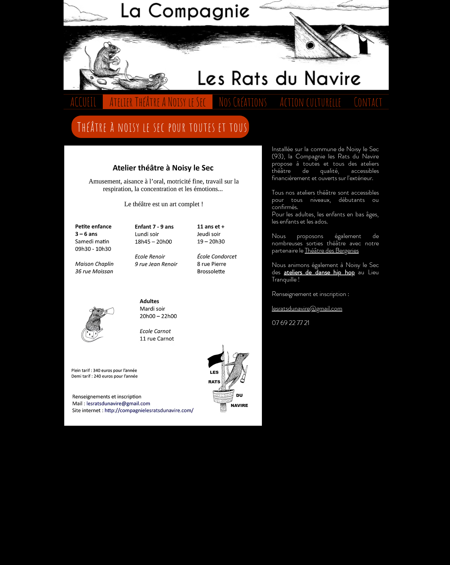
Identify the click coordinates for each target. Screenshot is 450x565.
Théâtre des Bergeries (332, 250)
